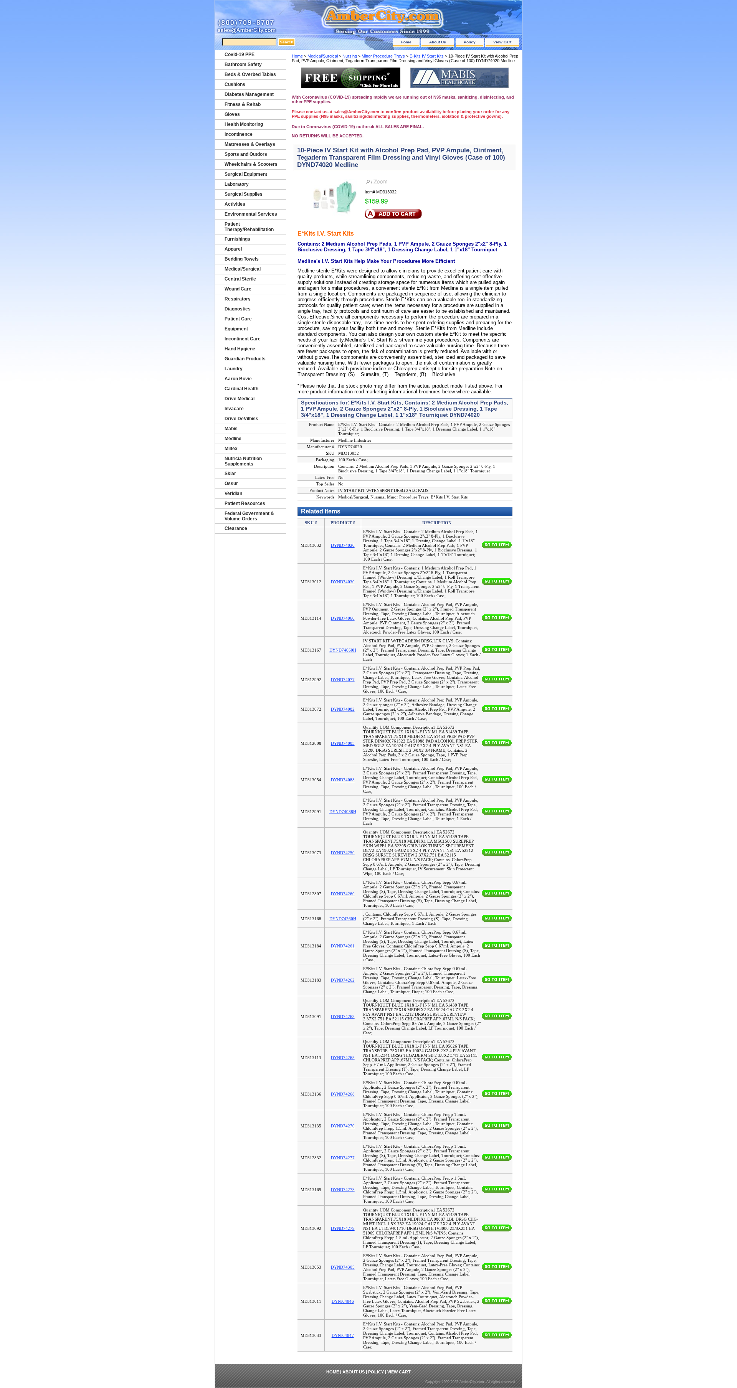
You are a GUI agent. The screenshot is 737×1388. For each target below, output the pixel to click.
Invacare (234, 408)
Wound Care (238, 289)
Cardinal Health (241, 388)
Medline (233, 438)
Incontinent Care (243, 339)
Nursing (349, 56)
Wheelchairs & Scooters (251, 164)
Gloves (232, 114)
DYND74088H (342, 811)
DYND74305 (343, 1267)
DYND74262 (343, 980)
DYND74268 (343, 1094)
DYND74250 (343, 852)
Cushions (235, 84)
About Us (437, 42)
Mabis (231, 428)
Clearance (236, 528)
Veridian (233, 493)
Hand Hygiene (240, 349)
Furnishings (237, 239)
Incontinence (239, 134)
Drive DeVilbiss (241, 418)
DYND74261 (343, 946)
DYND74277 (343, 1157)
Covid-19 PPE (239, 54)
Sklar (230, 473)
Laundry (234, 368)
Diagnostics (238, 309)
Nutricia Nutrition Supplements (243, 461)
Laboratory (237, 184)
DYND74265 (343, 1057)
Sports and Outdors (246, 154)
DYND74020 (343, 545)
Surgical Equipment (246, 174)
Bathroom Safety (243, 64)
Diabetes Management (249, 94)
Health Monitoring (244, 124)
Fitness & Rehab (243, 104)
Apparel (233, 249)
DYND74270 (343, 1126)
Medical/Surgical (322, 56)
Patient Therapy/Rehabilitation (249, 226)
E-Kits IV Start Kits (427, 56)
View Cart (502, 42)
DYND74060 (343, 618)
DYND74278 (343, 1189)
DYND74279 (343, 1228)
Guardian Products (245, 358)
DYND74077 (343, 679)
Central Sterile (240, 279)
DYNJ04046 (343, 1301)
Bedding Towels (242, 259)
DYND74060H (342, 650)
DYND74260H (342, 918)
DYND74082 (343, 709)
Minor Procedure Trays (383, 56)
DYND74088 (343, 779)
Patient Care (238, 319)
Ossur (231, 483)
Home (406, 42)
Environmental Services (251, 214)
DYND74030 (343, 581)
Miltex (231, 448)
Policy (470, 42)
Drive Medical (239, 398)
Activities (235, 204)
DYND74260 (343, 893)
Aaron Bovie (238, 378)
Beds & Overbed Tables (250, 74)
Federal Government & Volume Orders (249, 516)
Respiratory (238, 299)
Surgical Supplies (244, 194)
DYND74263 (343, 1016)
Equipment (236, 329)
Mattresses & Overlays (250, 144)
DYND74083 (343, 743)
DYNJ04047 (343, 1335)
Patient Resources (245, 503)
